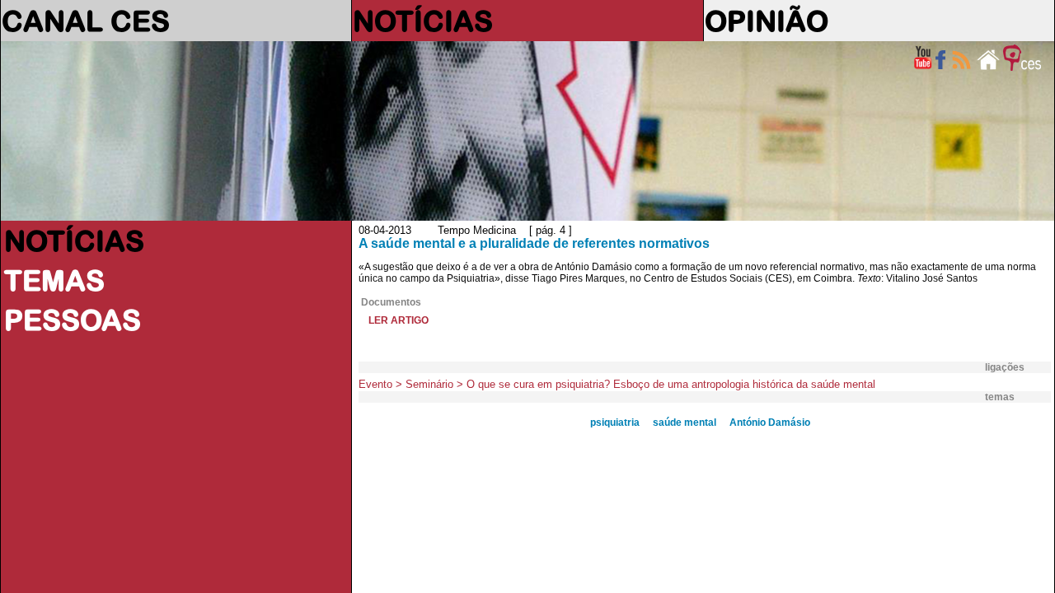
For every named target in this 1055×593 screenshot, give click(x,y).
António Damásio (769, 422)
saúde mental (684, 422)
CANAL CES (86, 20)
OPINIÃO (766, 20)
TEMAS (54, 280)
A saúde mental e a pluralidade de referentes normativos (534, 243)
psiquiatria (615, 422)
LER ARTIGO (398, 320)
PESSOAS (72, 319)
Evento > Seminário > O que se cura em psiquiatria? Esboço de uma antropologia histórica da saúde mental (617, 384)
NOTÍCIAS (423, 20)
